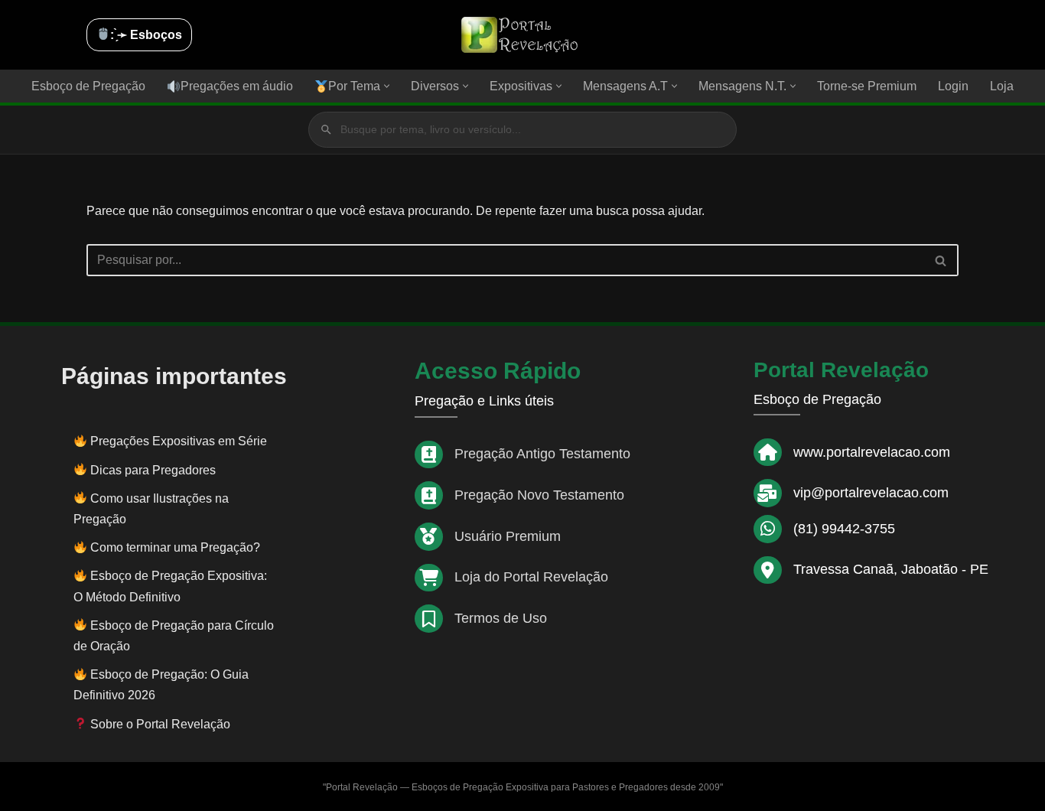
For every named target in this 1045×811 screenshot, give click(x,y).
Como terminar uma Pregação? (175, 547)
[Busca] (941, 260)
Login (953, 86)
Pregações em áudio (237, 86)
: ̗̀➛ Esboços (146, 34)
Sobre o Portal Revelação (158, 724)
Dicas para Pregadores (153, 470)
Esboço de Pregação (88, 86)
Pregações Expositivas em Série (178, 441)
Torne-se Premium (866, 86)
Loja (1002, 86)
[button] (386, 86)
